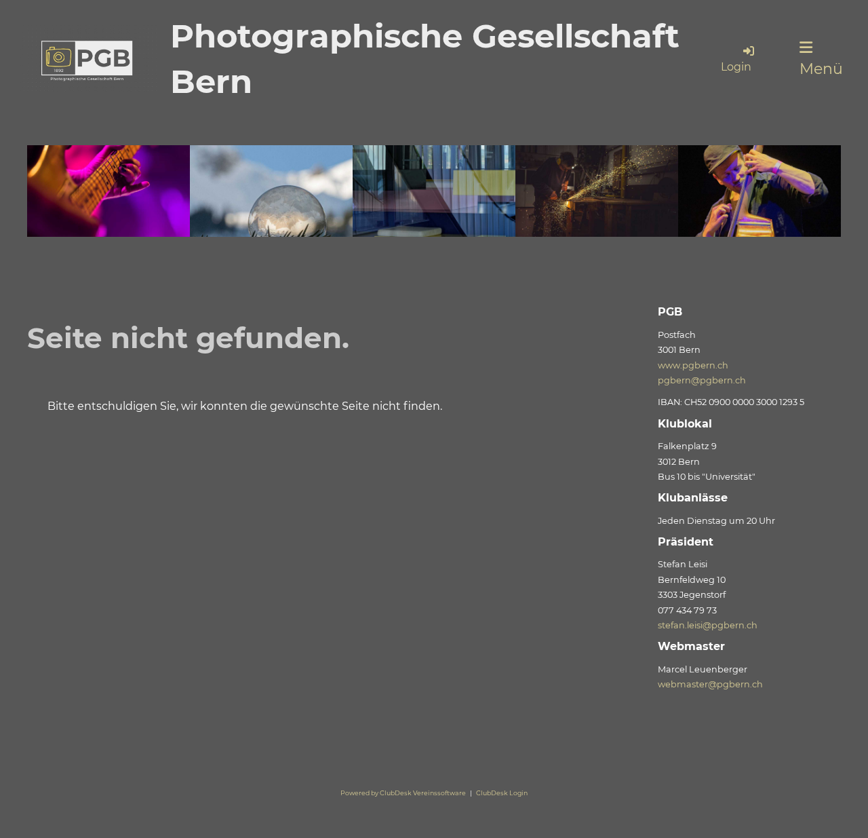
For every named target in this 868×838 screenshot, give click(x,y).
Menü (821, 69)
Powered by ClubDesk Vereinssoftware (403, 793)
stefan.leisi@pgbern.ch (707, 625)
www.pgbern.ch (693, 365)
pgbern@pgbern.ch (702, 380)
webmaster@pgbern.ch (710, 684)
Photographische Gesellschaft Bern (424, 58)
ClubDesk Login (502, 793)
